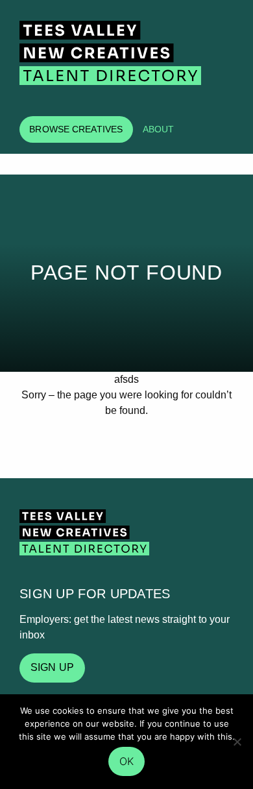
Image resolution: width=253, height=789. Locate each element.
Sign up (52, 667)
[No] (236, 741)
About (159, 129)
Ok (126, 761)
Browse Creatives (76, 129)
